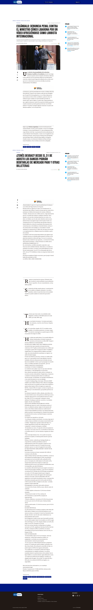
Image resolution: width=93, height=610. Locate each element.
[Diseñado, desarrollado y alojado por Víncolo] (78, 607)
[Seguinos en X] (75, 596)
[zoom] (38, 57)
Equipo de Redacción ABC (22, 43)
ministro (38, 146)
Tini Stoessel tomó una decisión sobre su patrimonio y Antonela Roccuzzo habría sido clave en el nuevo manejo (73, 179)
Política (33, 146)
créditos (34, 576)
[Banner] (38, 90)
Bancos (30, 576)
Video (25, 146)
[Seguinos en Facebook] (73, 596)
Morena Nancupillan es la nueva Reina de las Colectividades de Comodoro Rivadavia (73, 49)
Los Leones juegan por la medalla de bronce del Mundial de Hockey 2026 (73, 38)
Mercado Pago (48, 576)
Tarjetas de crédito (40, 576)
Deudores (25, 576)
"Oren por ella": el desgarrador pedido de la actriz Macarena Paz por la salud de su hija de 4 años (73, 43)
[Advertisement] (46, 12)
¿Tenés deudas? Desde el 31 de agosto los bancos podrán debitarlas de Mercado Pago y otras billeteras (73, 28)
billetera (25, 578)
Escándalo (29, 146)
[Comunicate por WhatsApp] (79, 596)
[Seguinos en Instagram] (77, 596)
